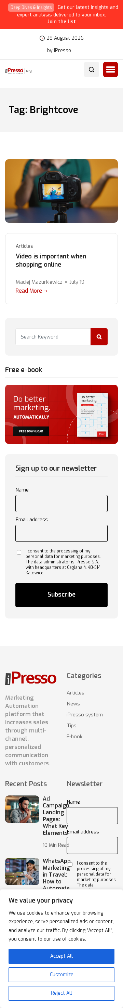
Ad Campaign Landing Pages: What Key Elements (56, 816)
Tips (72, 725)
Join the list (61, 21)
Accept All (61, 956)
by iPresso (59, 51)
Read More (29, 291)
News (73, 703)
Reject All (61, 993)
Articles (24, 246)
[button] (110, 69)
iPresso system (85, 714)
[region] (61, 948)
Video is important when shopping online (51, 260)
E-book (74, 736)
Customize (61, 974)
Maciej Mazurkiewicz (39, 282)
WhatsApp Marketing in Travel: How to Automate (57, 875)
